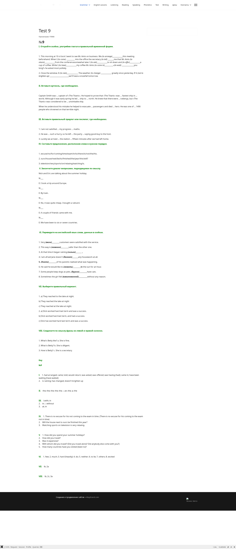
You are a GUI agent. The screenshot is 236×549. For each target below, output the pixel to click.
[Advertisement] (74, 528)
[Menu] (195, 5)
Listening (114, 5)
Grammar (84, 5)
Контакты (185, 5)
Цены (174, 5)
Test (157, 5)
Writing (165, 5)
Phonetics (148, 5)
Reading (125, 5)
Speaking (136, 5)
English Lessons (100, 5)
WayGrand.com (92, 497)
